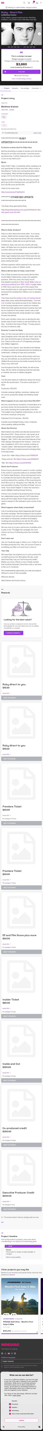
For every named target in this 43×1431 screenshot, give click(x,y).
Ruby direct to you (14, 745)
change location (31, 7)
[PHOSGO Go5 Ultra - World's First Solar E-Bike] (19, 1296)
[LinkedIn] (15, 1354)
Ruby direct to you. (14, 684)
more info (4, 110)
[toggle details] (37, 1333)
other (4, 125)
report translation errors (17, 1367)
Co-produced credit (15, 1128)
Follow (21, 72)
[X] (5, 1354)
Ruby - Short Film (11, 12)
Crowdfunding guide (29, 1241)
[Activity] (33, 3)
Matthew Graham (9, 15)
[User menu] (37, 2)
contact (11, 110)
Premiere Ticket (12, 806)
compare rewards (13, 633)
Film (4, 117)
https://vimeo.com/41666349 (26, 455)
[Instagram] (12, 1354)
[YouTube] (9, 1354)
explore (12, 1275)
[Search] (24, 3)
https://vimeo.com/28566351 (28, 459)
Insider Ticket (11, 999)
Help (17, 1241)
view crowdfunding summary (21, 79)
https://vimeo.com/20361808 (20, 463)
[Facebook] (2, 1354)
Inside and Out (11, 1063)
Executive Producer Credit (18, 1192)
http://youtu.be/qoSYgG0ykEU (13, 192)
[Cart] (29, 2)
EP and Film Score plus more (19, 935)
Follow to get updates (13, 1257)
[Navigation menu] (41, 3)
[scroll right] (39, 33)
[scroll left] (3, 33)
